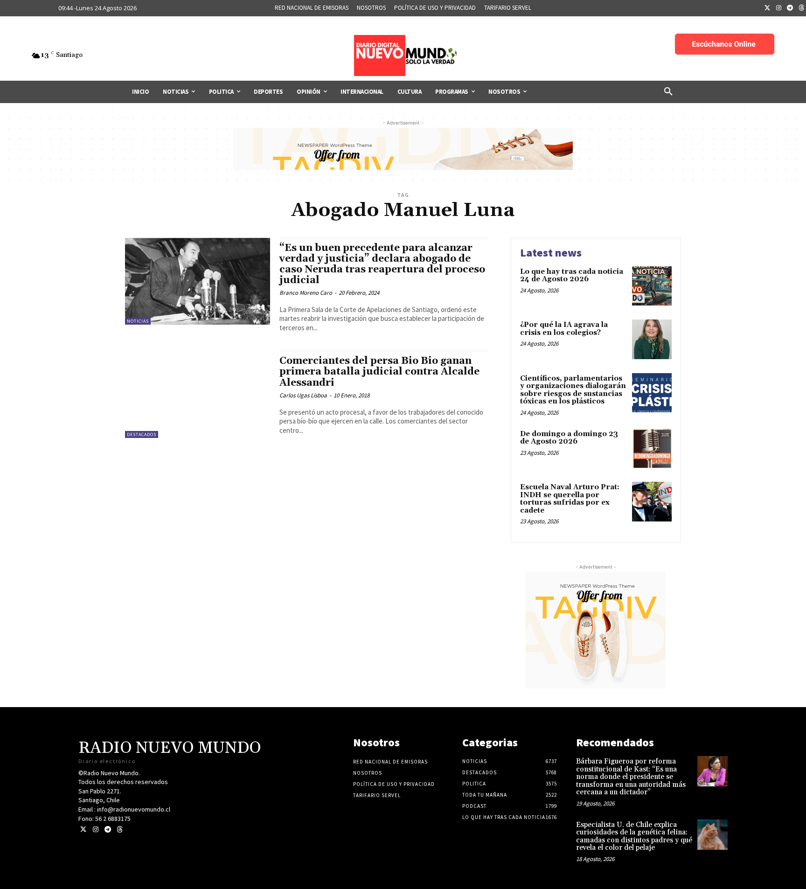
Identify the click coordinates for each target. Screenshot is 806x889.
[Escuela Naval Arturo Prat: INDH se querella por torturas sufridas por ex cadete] (652, 501)
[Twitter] (767, 8)
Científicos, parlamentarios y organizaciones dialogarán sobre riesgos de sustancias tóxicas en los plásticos (573, 390)
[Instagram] (779, 8)
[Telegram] (790, 8)
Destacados (141, 434)
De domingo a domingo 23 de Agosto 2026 (569, 438)
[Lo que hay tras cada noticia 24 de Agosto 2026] (652, 286)
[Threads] (120, 829)
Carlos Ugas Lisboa (303, 395)
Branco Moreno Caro (305, 293)
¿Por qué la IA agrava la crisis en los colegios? (564, 328)
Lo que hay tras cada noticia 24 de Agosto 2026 (571, 275)
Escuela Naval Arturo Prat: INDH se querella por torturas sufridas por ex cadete (569, 499)
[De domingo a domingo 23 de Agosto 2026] (652, 448)
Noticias (138, 321)
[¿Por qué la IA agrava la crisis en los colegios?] (652, 339)
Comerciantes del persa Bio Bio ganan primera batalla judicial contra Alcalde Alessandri (379, 372)
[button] (668, 92)
